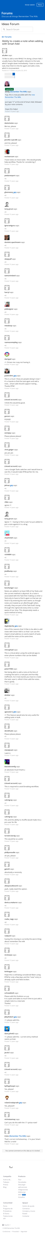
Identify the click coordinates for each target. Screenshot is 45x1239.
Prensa (5, 1185)
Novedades (22, 1182)
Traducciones (8, 1216)
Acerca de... (7, 1180)
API (4, 1218)
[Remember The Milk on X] (17, 1225)
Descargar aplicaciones (22, 1186)
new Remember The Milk (20, 96)
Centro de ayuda (28, 1206)
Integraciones (23, 1190)
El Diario (6, 1213)
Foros (5, 1206)
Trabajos (6, 1182)
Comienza (26, 1208)
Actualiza (21, 1197)
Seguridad (24, 1231)
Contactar (25, 1216)
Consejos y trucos (28, 1211)
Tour (19, 1180)
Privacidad (15, 1231)
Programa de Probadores (7, 1209)
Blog (4, 1187)
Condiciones (6, 1231)
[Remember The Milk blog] (20, 1225)
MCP (21, 1195)
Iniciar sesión (30, 5)
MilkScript (21, 1192)
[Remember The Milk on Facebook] (15, 1225)
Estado (24, 1213)
